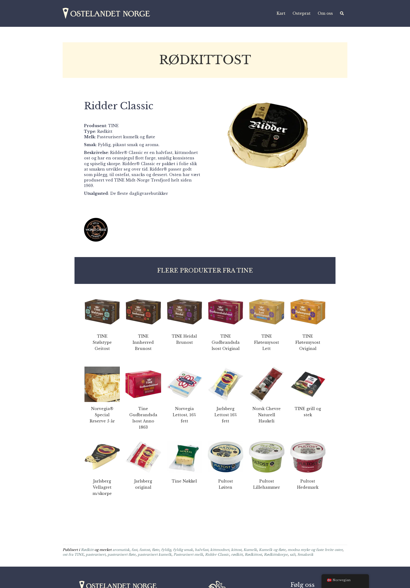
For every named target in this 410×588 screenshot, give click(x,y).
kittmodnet (219, 550)
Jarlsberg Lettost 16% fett (225, 414)
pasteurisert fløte (121, 554)
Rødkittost (253, 554)
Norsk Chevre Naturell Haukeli (266, 414)
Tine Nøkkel (184, 481)
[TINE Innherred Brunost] (143, 311)
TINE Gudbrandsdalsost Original (226, 342)
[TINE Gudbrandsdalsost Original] (225, 311)
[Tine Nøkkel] (184, 456)
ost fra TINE (73, 554)
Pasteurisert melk (188, 554)
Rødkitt (87, 550)
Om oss (325, 13)
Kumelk (250, 550)
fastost (144, 550)
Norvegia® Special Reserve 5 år (102, 414)
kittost (236, 550)
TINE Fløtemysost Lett (266, 342)
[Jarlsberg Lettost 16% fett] (225, 384)
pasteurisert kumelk (155, 554)
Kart (281, 13)
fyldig (166, 550)
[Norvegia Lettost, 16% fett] (184, 384)
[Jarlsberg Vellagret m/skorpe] (102, 456)
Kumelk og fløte (272, 550)
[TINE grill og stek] (308, 384)
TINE (113, 125)
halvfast (201, 550)
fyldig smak (183, 550)
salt (292, 554)
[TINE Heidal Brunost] (184, 311)
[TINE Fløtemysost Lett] (266, 311)
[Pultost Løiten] (225, 456)
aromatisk (121, 550)
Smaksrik (305, 554)
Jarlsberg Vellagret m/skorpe (102, 487)
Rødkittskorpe (276, 554)
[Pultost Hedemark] (308, 456)
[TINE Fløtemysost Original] (308, 311)
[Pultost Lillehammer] (266, 456)
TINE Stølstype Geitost (102, 342)
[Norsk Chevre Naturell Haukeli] (266, 384)
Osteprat (302, 13)
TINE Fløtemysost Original (307, 342)
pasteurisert (96, 554)
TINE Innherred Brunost (143, 342)
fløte (155, 550)
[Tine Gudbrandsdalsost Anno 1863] (143, 384)
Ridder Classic (217, 554)
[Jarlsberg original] (143, 456)
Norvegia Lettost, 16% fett (184, 414)
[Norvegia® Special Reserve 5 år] (102, 384)
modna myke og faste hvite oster (315, 550)
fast (134, 550)
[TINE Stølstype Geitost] (102, 311)
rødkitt (237, 554)
